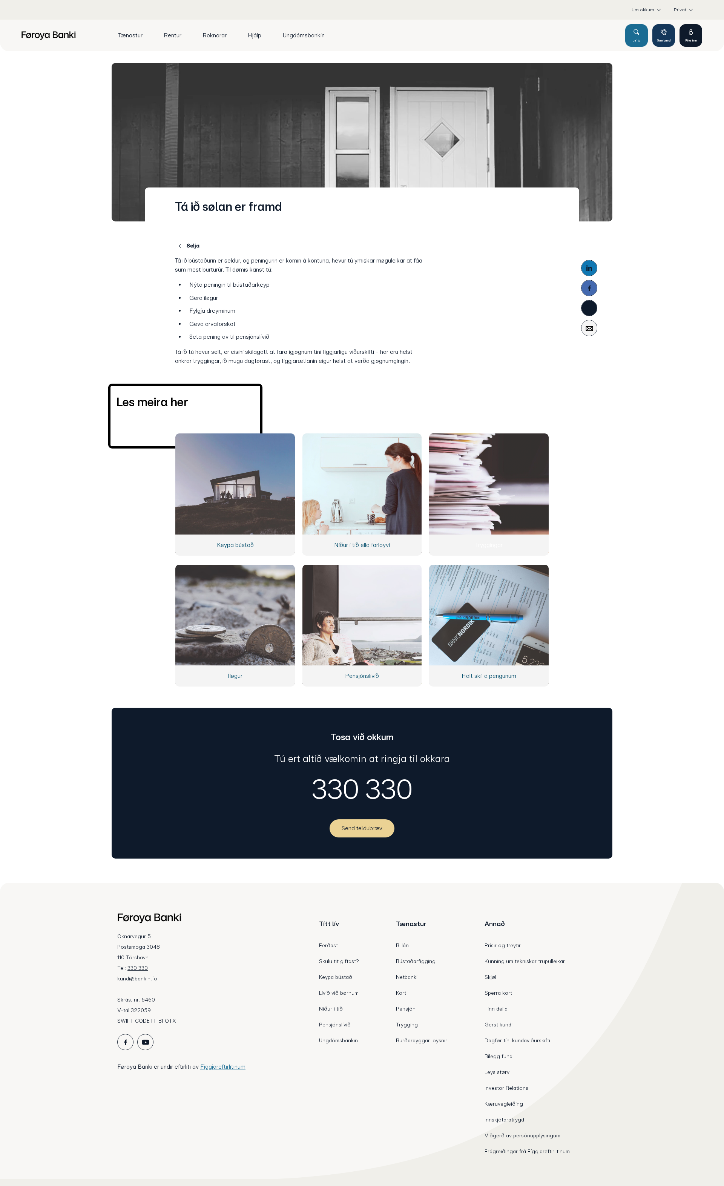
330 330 (362, 789)
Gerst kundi (498, 1025)
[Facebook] (589, 288)
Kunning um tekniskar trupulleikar (525, 961)
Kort (401, 993)
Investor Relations (506, 1088)
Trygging (407, 1025)
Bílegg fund (498, 1056)
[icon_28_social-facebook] (125, 1042)
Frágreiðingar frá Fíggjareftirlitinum (527, 1151)
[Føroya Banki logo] (48, 35)
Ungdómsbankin (338, 1040)
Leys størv (497, 1072)
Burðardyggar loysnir (421, 1040)
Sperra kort (498, 993)
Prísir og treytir (503, 945)
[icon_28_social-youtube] (145, 1042)
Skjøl (490, 977)
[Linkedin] (589, 268)
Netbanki (406, 977)
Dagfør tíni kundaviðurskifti (517, 1040)
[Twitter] (589, 308)
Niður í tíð (331, 1009)
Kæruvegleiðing (504, 1104)
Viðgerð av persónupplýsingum (522, 1135)
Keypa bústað (335, 977)
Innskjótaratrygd (504, 1120)
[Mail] (589, 328)
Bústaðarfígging (416, 961)
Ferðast (328, 945)
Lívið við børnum (339, 993)
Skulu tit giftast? (339, 961)
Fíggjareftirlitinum (222, 1066)
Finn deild (496, 1009)
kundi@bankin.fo (137, 979)
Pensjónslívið (335, 1025)
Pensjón (406, 1009)
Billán (402, 945)
